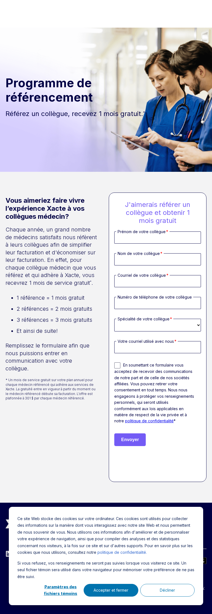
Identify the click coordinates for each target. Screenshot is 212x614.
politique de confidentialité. (122, 552)
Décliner (167, 590)
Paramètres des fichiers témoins (60, 590)
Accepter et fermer (111, 590)
